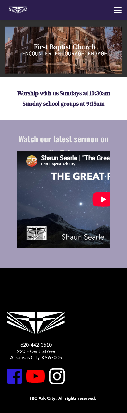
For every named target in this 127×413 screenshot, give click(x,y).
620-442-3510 (36, 344)
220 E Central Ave (36, 351)
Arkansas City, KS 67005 (36, 357)
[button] (118, 10)
